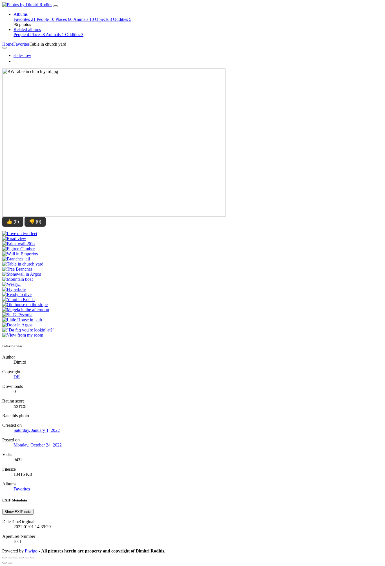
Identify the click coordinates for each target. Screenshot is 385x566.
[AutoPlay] (32, 557)
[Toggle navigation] (55, 6)
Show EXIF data (18, 512)
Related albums (27, 29)
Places (64, 19)
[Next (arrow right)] (10, 562)
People (45, 19)
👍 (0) (13, 221)
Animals (83, 19)
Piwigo (31, 551)
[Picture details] (27, 557)
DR (17, 376)
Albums (21, 14)
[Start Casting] (16, 61)
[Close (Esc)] (4, 557)
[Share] (10, 557)
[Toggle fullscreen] (16, 557)
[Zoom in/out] (21, 557)
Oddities (122, 19)
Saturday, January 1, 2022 (37, 430)
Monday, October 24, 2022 (38, 445)
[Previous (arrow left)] (4, 562)
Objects (103, 19)
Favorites (25, 19)
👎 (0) (35, 221)
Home (7, 44)
